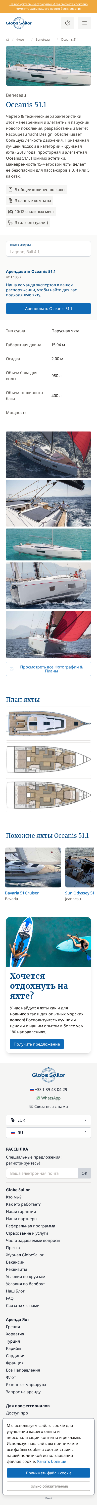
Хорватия (15, 1334)
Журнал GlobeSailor (25, 1255)
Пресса (13, 1247)
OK (84, 1173)
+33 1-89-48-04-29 (51, 1089)
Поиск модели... (21, 245)
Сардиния (15, 1355)
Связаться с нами (51, 1106)
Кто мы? (13, 1197)
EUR (21, 1120)
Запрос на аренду (23, 1392)
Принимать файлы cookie (48, 1472)
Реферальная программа (30, 1226)
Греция (13, 1326)
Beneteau (43, 39)
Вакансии (15, 1262)
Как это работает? (23, 1204)
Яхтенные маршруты (26, 1384)
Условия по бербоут (25, 1284)
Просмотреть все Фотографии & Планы (51, 669)
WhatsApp (51, 1098)
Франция (15, 1363)
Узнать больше (51, 1461)
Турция (13, 1341)
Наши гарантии (21, 1211)
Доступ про (17, 1413)
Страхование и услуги (27, 1233)
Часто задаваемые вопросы (33, 1240)
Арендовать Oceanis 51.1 (48, 308)
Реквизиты (16, 1269)
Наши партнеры (21, 1218)
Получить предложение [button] (37, 1044)
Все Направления (23, 1370)
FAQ (10, 1298)
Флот (20, 39)
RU (20, 1132)
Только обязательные (48, 1486)
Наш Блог (15, 1291)
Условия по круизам (25, 1276)
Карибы (13, 1348)
